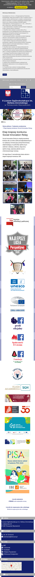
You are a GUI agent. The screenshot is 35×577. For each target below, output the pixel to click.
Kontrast (12, 83)
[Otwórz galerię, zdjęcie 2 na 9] (25, 165)
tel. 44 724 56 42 (8, 534)
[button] (33, 114)
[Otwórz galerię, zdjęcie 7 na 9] (10, 198)
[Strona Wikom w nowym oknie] (5, 574)
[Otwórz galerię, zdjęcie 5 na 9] (10, 187)
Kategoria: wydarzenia (19, 126)
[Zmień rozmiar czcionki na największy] (30, 80)
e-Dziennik (6, 547)
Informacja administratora (20, 83)
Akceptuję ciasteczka (21, 7)
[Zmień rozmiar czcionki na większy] (26, 80)
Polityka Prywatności (9, 552)
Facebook (6, 550)
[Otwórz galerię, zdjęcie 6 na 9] (25, 187)
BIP (4, 545)
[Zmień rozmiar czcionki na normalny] (23, 80)
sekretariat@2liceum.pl (10, 537)
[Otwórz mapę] (11, 566)
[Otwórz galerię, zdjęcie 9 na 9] (17, 209)
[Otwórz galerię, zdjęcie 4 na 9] (25, 176)
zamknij (4, 74)
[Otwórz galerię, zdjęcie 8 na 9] (25, 198)
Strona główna (6, 80)
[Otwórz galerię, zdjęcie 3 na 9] (10, 176)
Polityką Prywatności (11, 3)
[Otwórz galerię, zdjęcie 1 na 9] (10, 165)
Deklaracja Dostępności (10, 554)
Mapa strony (13, 80)
